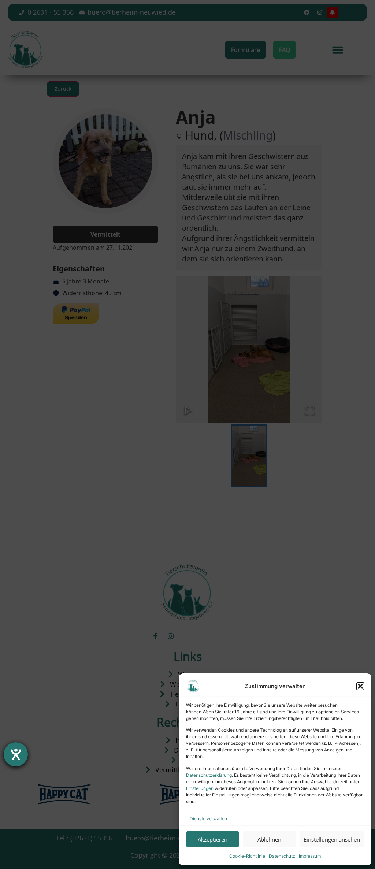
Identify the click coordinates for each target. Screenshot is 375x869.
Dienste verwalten (208, 818)
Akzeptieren (212, 839)
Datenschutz (282, 856)
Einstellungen (200, 788)
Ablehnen (269, 839)
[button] (360, 686)
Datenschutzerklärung (209, 775)
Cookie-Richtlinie (247, 856)
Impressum (310, 856)
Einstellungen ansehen (332, 839)
